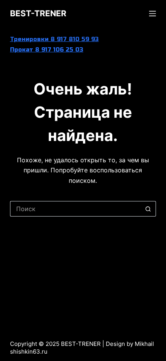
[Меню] (152, 13)
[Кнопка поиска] (148, 209)
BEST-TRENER (38, 13)
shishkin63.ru (28, 351)
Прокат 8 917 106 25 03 (46, 49)
